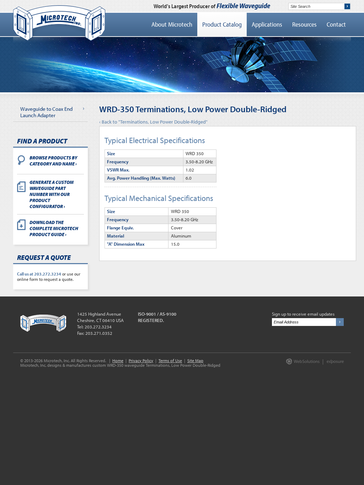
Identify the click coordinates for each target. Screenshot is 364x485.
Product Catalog (222, 24)
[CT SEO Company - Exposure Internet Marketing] (332, 363)
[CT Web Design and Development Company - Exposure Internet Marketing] (301, 363)
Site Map (195, 360)
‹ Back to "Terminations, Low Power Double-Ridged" (153, 122)
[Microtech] (59, 23)
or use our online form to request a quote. (48, 276)
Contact (336, 24)
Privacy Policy (141, 360)
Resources (304, 24)
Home (117, 360)
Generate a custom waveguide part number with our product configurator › (52, 194)
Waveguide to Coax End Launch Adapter (46, 112)
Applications (267, 24)
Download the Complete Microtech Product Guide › (54, 228)
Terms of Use (170, 360)
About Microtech (171, 24)
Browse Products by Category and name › (53, 161)
